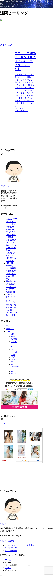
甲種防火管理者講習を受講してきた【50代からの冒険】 (11, 286)
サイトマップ (11, 548)
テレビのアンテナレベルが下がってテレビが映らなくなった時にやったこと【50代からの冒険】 (11, 250)
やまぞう (5, 186)
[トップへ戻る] (1, 575)
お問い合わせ (11, 551)
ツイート (5, 424)
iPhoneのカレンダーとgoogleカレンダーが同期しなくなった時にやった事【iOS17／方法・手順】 (11, 304)
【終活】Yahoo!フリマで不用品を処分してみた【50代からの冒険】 (11, 271)
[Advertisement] (18, 127)
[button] (29, 565)
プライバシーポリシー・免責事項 (20, 545)
